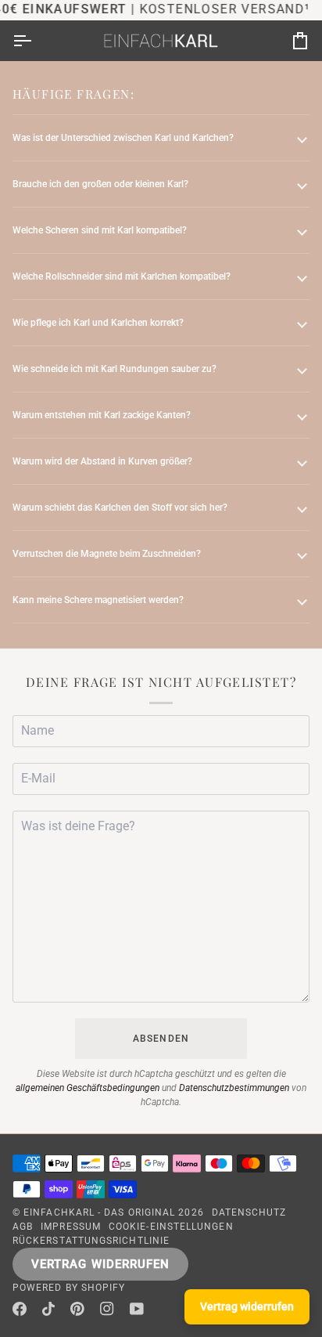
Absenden (161, 1038)
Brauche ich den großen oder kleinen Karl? (100, 184)
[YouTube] (137, 1309)
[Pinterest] (77, 1309)
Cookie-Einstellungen (171, 1226)
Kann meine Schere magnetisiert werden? (98, 599)
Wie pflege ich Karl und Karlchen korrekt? (98, 322)
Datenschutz (249, 1212)
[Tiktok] (48, 1309)
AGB (23, 1226)
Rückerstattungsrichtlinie (91, 1240)
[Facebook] (20, 1309)
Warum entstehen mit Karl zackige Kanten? (102, 415)
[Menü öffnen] (36, 40)
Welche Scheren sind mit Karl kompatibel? (100, 230)
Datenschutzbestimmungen (234, 1087)
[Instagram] (107, 1309)
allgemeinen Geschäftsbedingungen (87, 1087)
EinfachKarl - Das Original (99, 1212)
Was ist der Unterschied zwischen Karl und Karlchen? (123, 137)
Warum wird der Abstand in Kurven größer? (102, 461)
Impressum (71, 1226)
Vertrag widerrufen (100, 1264)
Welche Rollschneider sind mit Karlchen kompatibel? (122, 276)
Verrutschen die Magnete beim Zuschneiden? (107, 553)
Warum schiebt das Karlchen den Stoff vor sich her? (120, 507)
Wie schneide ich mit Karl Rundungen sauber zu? (114, 368)
